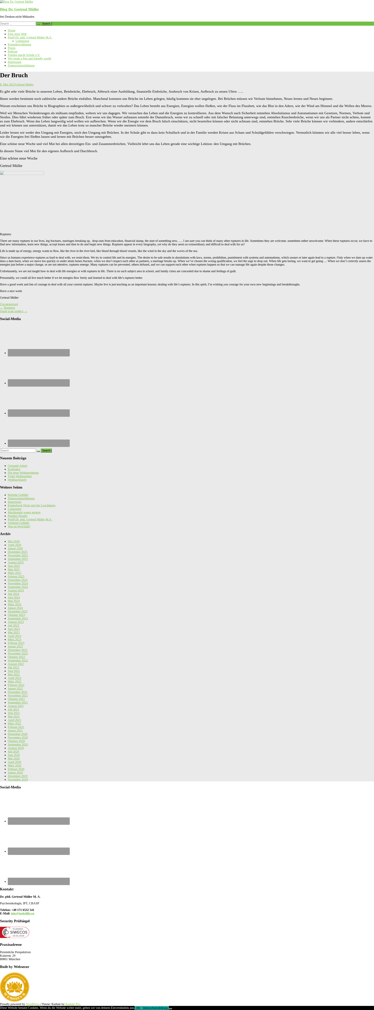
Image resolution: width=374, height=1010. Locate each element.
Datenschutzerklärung (21, 65)
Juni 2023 (14, 629)
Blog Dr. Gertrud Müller (19, 9)
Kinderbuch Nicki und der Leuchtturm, (32, 505)
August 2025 (16, 562)
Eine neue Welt (17, 34)
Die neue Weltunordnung (23, 472)
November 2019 (18, 779)
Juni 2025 (14, 566)
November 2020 (18, 737)
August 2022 (16, 664)
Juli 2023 (13, 625)
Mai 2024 (14, 601)
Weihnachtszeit (17, 479)
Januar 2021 (15, 730)
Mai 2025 (14, 569)
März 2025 (14, 573)
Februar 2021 (16, 727)
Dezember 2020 (17, 734)
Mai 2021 (14, 716)
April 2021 (14, 720)
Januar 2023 (15, 646)
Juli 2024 (13, 594)
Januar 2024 (15, 608)
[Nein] (170, 1008)
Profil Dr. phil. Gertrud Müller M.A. (30, 37)
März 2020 (14, 765)
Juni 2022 (14, 671)
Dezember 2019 (17, 776)
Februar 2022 (16, 685)
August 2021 (16, 706)
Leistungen (22, 41)
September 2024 (18, 587)
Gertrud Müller (24, 84)
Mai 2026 (14, 541)
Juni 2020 (14, 755)
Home (11, 30)
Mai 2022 (14, 674)
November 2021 (18, 695)
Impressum (14, 62)
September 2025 (18, 559)
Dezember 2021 (17, 692)
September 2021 (18, 702)
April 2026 (14, 545)
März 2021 (14, 723)
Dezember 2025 (17, 552)
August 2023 (16, 622)
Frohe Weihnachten (20, 476)
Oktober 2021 (16, 699)
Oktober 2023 (16, 615)
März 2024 (14, 604)
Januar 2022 (15, 688)
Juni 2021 (14, 713)
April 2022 (14, 678)
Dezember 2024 (17, 580)
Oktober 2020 (16, 741)
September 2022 (18, 660)
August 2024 (16, 590)
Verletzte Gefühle (18, 523)
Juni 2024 (14, 597)
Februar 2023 (16, 643)
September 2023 (18, 618)
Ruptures (7, 307)
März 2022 (14, 681)
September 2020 (18, 744)
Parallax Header (17, 516)
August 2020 (16, 748)
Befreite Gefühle (18, 495)
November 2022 (18, 653)
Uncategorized (9, 304)
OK (138, 1007)
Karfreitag (14, 469)
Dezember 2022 (17, 650)
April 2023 (14, 636)
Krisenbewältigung (19, 44)
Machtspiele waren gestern (24, 512)
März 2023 (14, 639)
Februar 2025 (16, 576)
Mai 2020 (14, 758)
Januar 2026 (15, 548)
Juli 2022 (13, 667)
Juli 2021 (13, 709)
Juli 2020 (13, 751)
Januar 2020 (15, 772)
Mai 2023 (14, 632)
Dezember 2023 (17, 611)
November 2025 (18, 555)
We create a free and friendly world (29, 58)
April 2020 (14, 762)
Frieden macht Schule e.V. (24, 55)
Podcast (12, 51)
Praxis (11, 48)
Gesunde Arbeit (17, 465)
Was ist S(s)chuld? (19, 526)
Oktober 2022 (16, 657)
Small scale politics (13, 311)
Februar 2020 (16, 769)
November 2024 (18, 583)
